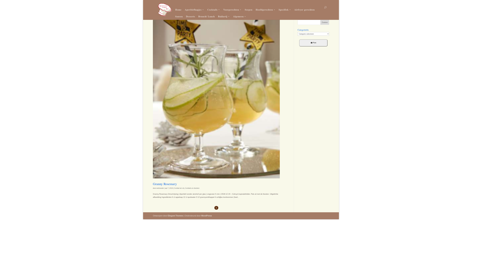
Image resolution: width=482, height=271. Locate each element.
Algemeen (238, 16)
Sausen (179, 16)
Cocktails (212, 9)
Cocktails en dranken (192, 188)
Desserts (190, 16)
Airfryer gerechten (304, 9)
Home (178, 9)
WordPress (206, 216)
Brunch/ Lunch (206, 16)
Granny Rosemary (165, 184)
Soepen (248, 9)
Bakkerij (222, 16)
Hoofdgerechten (264, 9)
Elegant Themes (175, 216)
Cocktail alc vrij (179, 188)
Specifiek (284, 9)
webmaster (160, 188)
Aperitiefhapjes (193, 9)
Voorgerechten (231, 9)
